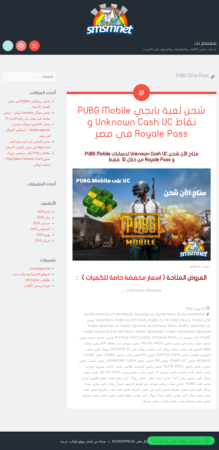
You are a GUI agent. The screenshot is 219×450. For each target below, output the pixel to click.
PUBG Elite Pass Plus (169, 320)
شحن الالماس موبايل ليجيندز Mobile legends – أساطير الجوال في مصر (28, 129)
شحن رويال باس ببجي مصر (127, 378)
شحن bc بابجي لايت (140, 355)
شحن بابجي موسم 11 (171, 372)
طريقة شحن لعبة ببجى (124, 389)
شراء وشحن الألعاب (37, 286)
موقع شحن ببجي (120, 395)
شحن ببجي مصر (159, 378)
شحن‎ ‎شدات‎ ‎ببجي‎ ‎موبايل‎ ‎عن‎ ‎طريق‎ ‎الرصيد (154, 383)
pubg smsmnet (150, 331)
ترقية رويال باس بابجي (162, 349)
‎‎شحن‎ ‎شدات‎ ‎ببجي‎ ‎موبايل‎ (159, 401)
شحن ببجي (146, 372)
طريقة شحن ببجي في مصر (160, 389)
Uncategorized (40, 268)
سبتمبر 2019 (41, 223)
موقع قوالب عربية (73, 441)
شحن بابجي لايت (199, 372)
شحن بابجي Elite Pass (182, 366)
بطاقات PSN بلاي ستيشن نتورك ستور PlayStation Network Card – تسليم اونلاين (27, 158)
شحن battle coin (172, 355)
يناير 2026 (43, 217)
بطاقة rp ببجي (104, 343)
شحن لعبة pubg (198, 383)
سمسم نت (205, 43)
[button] (181, 440)
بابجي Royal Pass (157, 343)
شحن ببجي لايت (183, 378)
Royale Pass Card (132, 337)
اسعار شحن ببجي (92, 337)
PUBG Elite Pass (130, 320)
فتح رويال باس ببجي (188, 395)
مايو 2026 (43, 211)
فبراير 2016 (42, 240)
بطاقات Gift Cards (37, 280)
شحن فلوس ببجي (94, 378)
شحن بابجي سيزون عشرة (104, 366)
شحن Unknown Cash (125, 360)
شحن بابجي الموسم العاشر (143, 366)
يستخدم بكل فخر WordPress (135, 441)
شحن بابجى (96, 360)
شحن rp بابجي (157, 360)
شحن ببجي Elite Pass (119, 372)
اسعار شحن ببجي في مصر (192, 343)
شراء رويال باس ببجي (108, 383)
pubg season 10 (103, 326)
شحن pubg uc (182, 360)
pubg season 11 (194, 326)
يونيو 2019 (43, 234)
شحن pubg (114, 355)
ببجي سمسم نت (128, 343)
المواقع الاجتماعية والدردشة (31, 274)
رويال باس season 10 (128, 349)
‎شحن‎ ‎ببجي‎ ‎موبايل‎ (95, 395)
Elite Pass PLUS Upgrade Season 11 (119, 314)
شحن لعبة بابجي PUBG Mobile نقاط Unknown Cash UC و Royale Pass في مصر (141, 122)
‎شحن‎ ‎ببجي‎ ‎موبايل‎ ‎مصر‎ (195, 401)
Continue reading (141, 290)
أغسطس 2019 (40, 229)
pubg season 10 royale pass (149, 326)
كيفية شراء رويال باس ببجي (153, 395)
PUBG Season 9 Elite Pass (108, 331)
